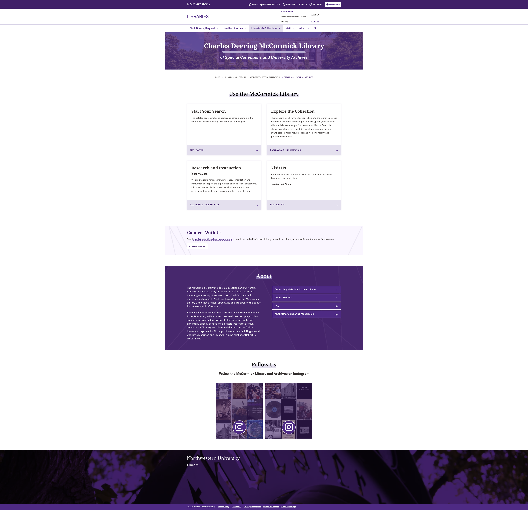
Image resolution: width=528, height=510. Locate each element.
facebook (256, 486)
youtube (270, 486)
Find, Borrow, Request (202, 28)
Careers (309, 494)
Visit (288, 28)
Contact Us (195, 246)
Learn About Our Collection (285, 150)
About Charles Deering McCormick (294, 314)
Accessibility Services (296, 4)
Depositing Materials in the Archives (295, 289)
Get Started (197, 150)
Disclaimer (236, 507)
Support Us (317, 4)
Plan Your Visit (278, 204)
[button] (315, 28)
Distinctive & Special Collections (265, 77)
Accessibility (223, 507)
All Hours (315, 22)
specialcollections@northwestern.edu (212, 239)
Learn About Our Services (204, 204)
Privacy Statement (252, 507)
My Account (334, 5)
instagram (249, 486)
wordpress (263, 486)
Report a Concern (271, 507)
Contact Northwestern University (320, 498)
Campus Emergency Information (320, 489)
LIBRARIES (198, 17)
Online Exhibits (283, 298)
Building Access (312, 485)
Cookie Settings (288, 507)
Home (217, 77)
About (303, 28)
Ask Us (255, 4)
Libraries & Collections (264, 28)
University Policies (314, 503)
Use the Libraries (233, 28)
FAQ (277, 306)
